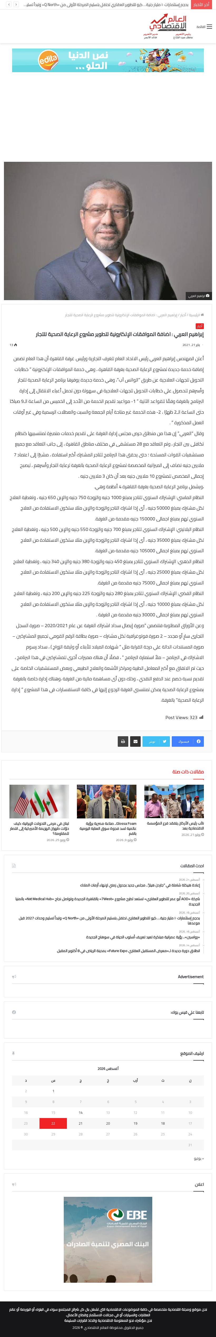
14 (80, 1112)
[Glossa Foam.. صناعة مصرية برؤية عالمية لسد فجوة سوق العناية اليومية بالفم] (106, 801)
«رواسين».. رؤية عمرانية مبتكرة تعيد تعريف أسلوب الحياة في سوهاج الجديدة (127, 4)
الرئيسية (195, 315)
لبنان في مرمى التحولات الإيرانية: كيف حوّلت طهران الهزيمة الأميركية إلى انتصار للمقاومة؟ (39, 828)
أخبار (183, 315)
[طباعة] (123, 741)
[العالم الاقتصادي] (168, 26)
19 (135, 1123)
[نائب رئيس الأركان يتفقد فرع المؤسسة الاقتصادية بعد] (174, 801)
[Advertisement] (108, 117)
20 (108, 1123)
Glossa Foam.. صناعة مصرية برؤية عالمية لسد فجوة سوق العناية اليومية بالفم (108, 828)
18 (163, 1123)
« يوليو (199, 1158)
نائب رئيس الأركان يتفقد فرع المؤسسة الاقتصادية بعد (175, 826)
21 (80, 1123)
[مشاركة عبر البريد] (135, 741)
